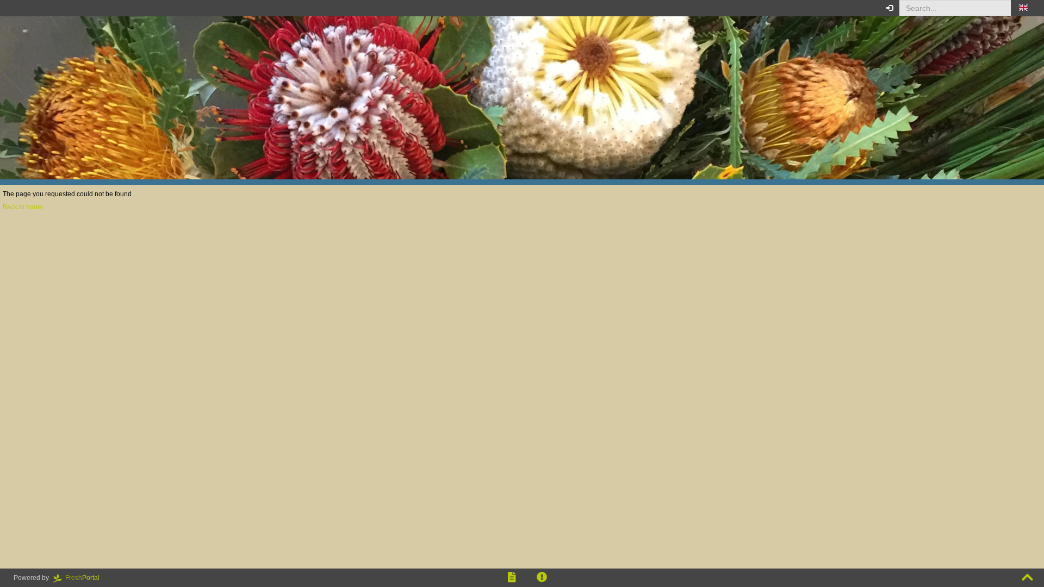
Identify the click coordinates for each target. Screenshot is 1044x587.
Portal (85, 578)
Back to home (23, 207)
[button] (1023, 8)
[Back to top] (1027, 577)
